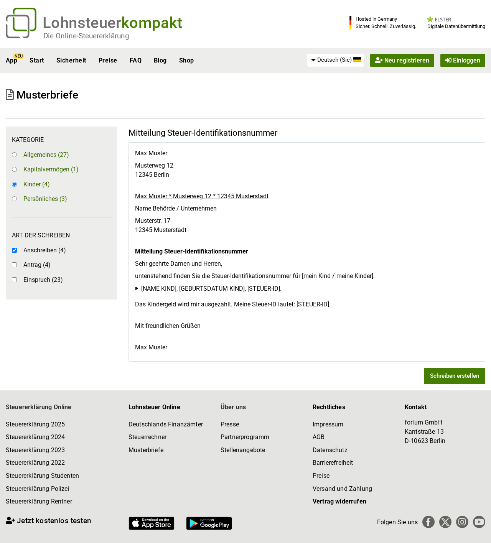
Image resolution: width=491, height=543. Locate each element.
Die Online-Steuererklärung (86, 35)
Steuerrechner (147, 437)
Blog (160, 60)
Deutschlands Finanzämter (166, 424)
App (11, 60)
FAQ (136, 60)
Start (37, 60)
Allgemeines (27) (46, 154)
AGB (319, 437)
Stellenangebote (243, 450)
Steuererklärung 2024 (35, 437)
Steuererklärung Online (39, 407)
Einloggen (465, 60)
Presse (230, 424)
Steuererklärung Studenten (42, 475)
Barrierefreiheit (333, 462)
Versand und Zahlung (342, 488)
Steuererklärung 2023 (35, 450)
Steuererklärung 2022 (35, 462)
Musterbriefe (146, 450)
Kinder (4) (36, 184)
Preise (108, 60)
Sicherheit (71, 60)
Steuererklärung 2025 (35, 424)
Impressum (328, 424)
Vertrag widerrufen (339, 501)
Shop (186, 60)
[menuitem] (335, 60)
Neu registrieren (406, 60)
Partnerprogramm (245, 437)
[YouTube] (479, 522)
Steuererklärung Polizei (37, 488)
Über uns (233, 407)
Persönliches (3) (45, 198)
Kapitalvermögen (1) (51, 169)
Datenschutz (330, 450)
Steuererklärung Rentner (39, 501)
